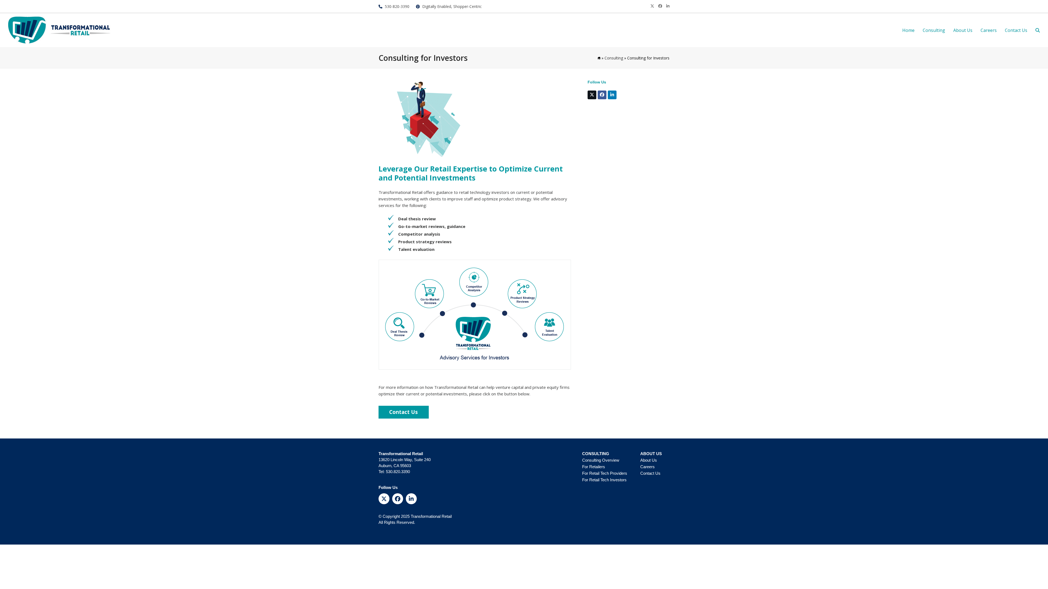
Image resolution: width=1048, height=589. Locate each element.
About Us (648, 460)
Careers (647, 466)
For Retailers (593, 466)
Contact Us (650, 473)
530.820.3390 (398, 471)
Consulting (614, 58)
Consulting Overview (600, 460)
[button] (1037, 30)
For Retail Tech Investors (604, 479)
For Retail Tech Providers (604, 473)
